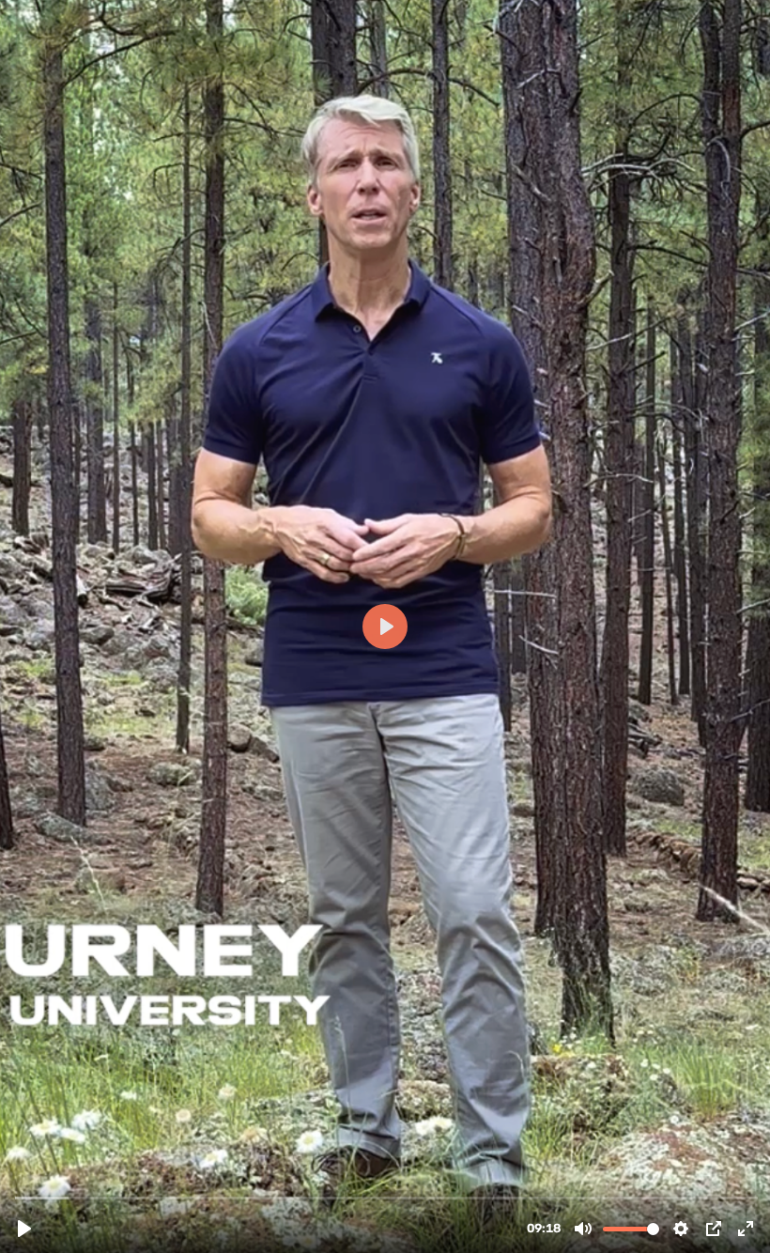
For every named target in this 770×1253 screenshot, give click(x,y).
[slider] (387, 1197)
